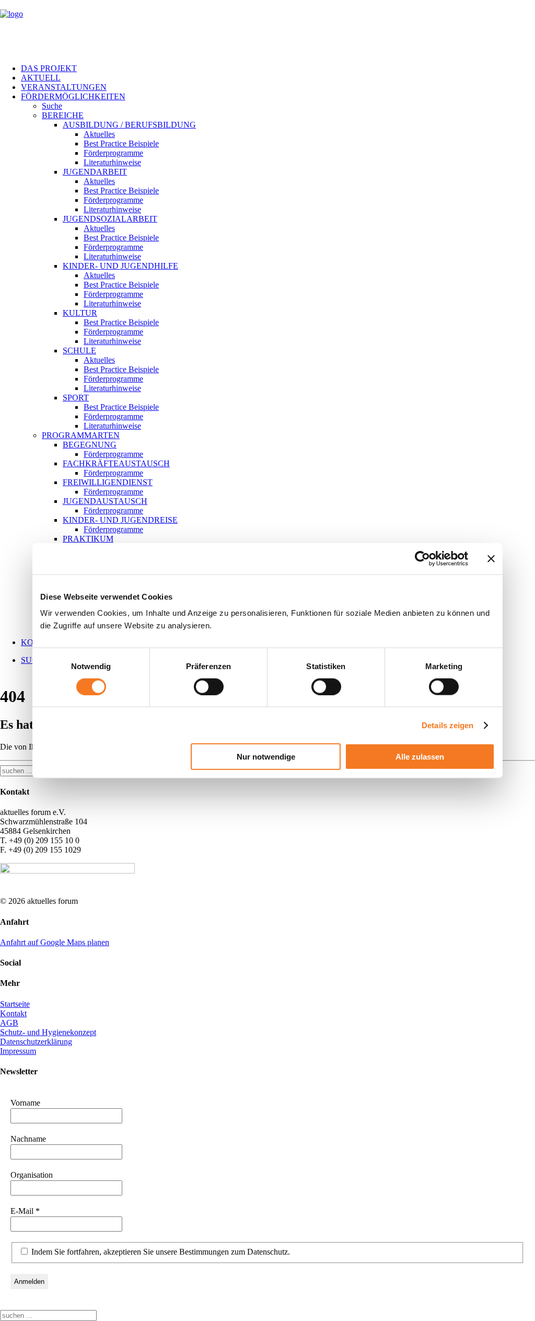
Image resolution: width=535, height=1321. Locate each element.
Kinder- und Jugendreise (120, 519)
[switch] (209, 686)
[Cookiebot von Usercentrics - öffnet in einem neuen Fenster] (422, 558)
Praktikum (88, 538)
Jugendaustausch (105, 501)
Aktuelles (99, 134)
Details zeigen (447, 724)
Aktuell (41, 77)
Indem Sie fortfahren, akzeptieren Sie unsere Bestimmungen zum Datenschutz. (159, 1251)
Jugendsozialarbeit (110, 218)
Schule (79, 350)
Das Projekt (49, 68)
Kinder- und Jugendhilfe (120, 265)
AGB (9, 1022)
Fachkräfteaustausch (116, 463)
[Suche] (48, 1315)
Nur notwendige (266, 756)
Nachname (28, 1138)
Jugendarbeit (95, 171)
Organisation (31, 1174)
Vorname (25, 1102)
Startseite (15, 1004)
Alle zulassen (420, 756)
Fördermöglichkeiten (73, 96)
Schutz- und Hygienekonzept (48, 1032)
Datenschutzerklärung (36, 1041)
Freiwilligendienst (108, 482)
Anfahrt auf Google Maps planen (54, 942)
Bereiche (63, 115)
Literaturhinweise (112, 162)
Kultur (80, 312)
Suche (52, 105)
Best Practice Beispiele (121, 143)
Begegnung (90, 444)
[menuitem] (278, 68)
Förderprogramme (113, 152)
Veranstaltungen (64, 87)
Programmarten (81, 435)
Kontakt (13, 1013)
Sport (76, 397)
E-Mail (25, 1211)
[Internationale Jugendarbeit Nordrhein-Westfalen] (267, 27)
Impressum (18, 1051)
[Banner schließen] (491, 558)
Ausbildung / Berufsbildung (129, 124)
